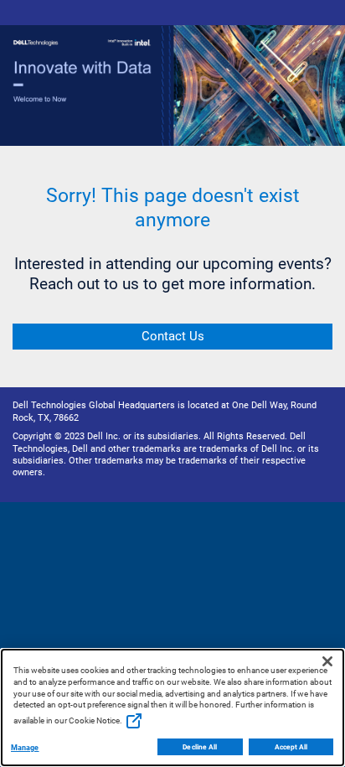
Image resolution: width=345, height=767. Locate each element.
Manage (25, 748)
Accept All (291, 747)
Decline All (200, 747)
